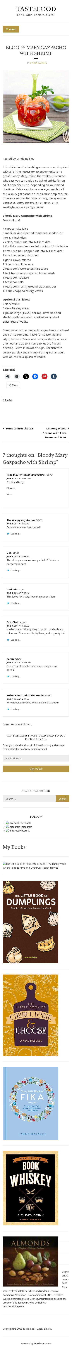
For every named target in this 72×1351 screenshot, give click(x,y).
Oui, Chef (12, 622)
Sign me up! (36, 768)
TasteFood (36, 9)
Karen (10, 659)
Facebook (25, 823)
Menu (12, 29)
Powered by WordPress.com (36, 1343)
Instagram (26, 826)
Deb (9, 552)
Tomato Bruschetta (19, 428)
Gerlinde (12, 589)
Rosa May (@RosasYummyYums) (26, 474)
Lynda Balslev (38, 63)
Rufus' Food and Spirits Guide (25, 695)
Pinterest (24, 830)
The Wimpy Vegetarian (21, 520)
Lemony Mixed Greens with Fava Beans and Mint (54, 433)
